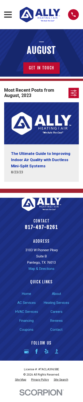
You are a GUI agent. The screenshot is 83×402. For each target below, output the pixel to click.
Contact (56, 330)
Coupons (26, 330)
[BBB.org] (56, 351)
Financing (26, 321)
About (56, 294)
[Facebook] (36, 351)
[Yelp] (46, 351)
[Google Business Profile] (26, 351)
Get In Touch (41, 68)
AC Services (26, 303)
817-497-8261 (41, 227)
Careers (56, 312)
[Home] (40, 14)
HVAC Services (26, 312)
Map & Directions (41, 269)
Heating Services (56, 303)
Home (26, 294)
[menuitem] (20, 379)
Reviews (56, 321)
